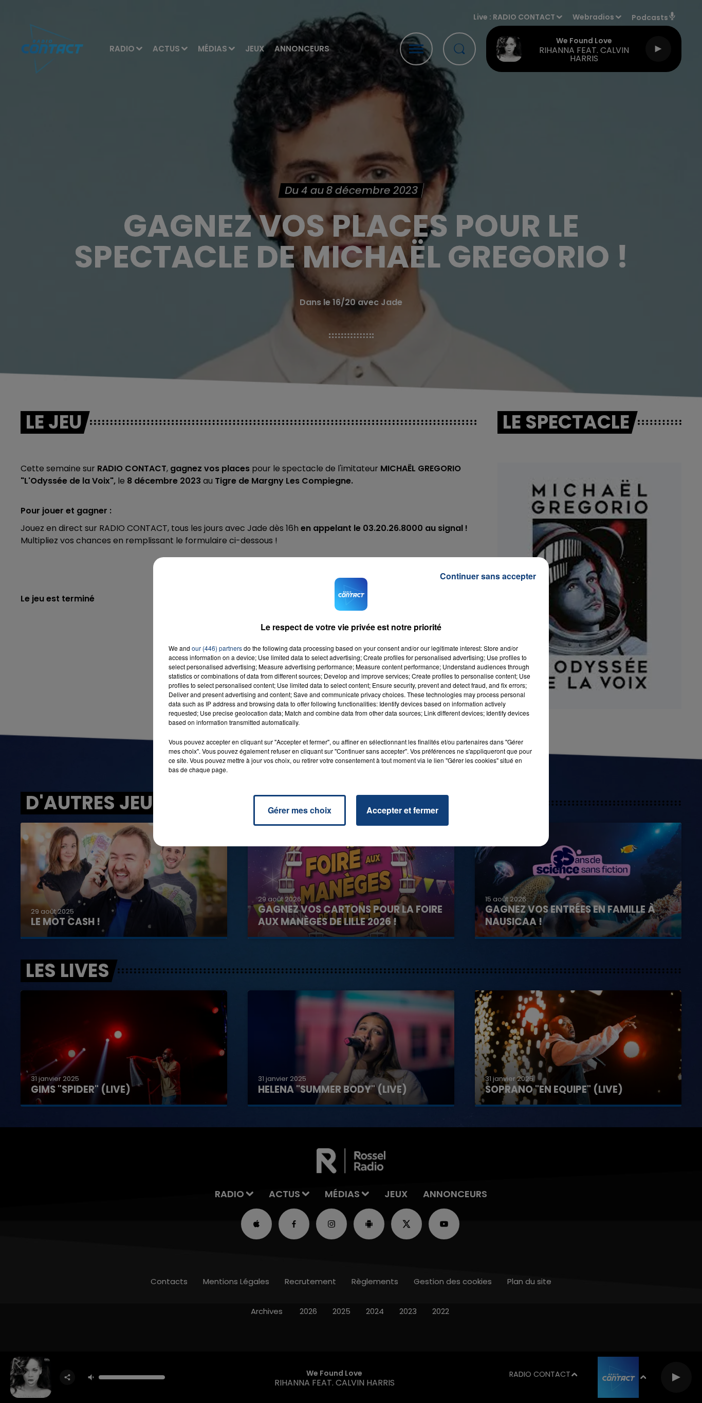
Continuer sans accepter (488, 576)
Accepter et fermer (402, 810)
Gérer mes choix (299, 810)
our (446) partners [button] (217, 648)
